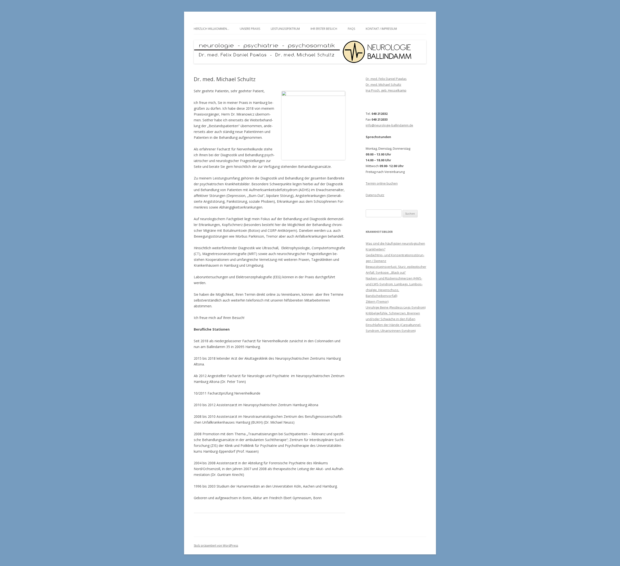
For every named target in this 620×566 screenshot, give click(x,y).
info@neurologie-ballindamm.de (389, 125)
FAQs (351, 29)
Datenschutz (375, 195)
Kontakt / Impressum (381, 29)
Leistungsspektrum (285, 29)
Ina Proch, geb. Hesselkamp (386, 90)
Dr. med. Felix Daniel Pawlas (386, 79)
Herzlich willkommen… (211, 29)
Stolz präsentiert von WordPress (216, 545)
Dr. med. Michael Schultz (383, 84)
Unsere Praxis (250, 29)
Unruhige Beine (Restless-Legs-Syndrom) (396, 307)
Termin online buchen (382, 183)
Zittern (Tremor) (377, 301)
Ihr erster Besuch (323, 29)
